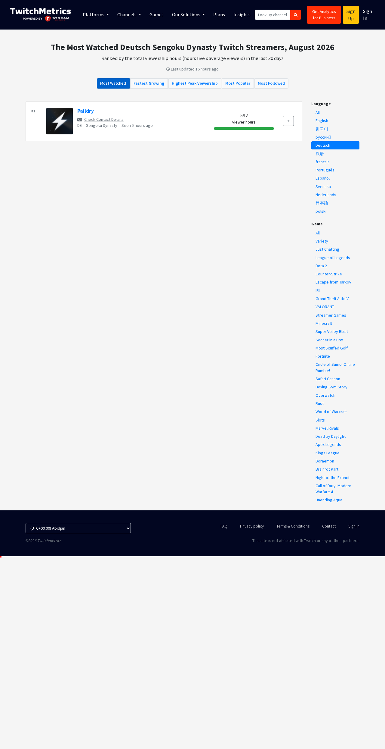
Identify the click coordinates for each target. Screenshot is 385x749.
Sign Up (351, 14)
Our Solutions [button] (186, 14)
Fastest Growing (149, 83)
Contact (329, 526)
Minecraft (324, 323)
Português (325, 170)
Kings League (328, 453)
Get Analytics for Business (324, 14)
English (322, 120)
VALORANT (325, 306)
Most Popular (237, 83)
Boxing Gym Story (331, 387)
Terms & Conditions (293, 526)
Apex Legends (328, 444)
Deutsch (323, 145)
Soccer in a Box (329, 340)
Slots (320, 420)
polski (321, 211)
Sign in (353, 526)
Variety (322, 241)
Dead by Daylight (331, 436)
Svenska (323, 186)
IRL (318, 290)
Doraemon (325, 461)
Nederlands (326, 194)
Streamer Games (331, 315)
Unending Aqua (329, 500)
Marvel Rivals (327, 428)
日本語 (322, 202)
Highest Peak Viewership (195, 83)
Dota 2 (321, 265)
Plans (219, 14)
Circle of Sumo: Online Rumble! (335, 367)
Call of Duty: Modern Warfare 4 (333, 488)
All (318, 112)
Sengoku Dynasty (101, 125)
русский (323, 137)
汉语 (320, 153)
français (323, 162)
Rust (320, 403)
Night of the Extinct (333, 477)
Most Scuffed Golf (332, 348)
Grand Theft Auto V (332, 298)
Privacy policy (252, 526)
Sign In (367, 14)
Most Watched (113, 83)
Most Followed (271, 83)
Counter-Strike (329, 274)
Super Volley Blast (332, 331)
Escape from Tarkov (333, 282)
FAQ (223, 526)
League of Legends (333, 257)
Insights (242, 14)
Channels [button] (127, 14)
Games (156, 14)
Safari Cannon (328, 378)
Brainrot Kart (327, 469)
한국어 (322, 129)
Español (323, 178)
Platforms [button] (94, 14)
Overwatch (325, 395)
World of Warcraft (331, 411)
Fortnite (323, 356)
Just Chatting (327, 249)
